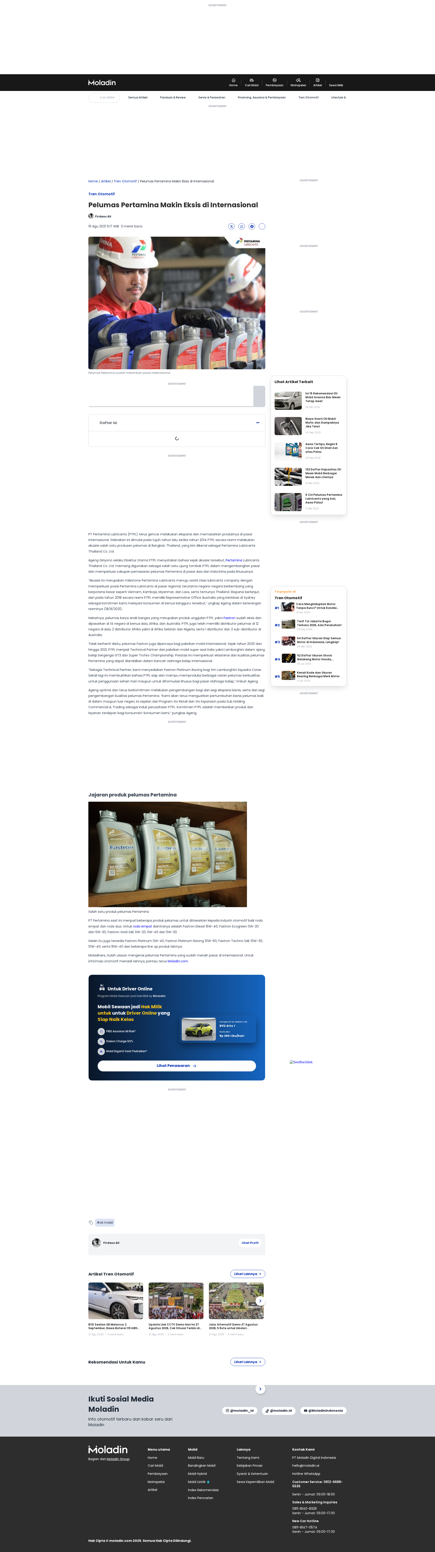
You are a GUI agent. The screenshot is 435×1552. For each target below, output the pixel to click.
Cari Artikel (107, 97)
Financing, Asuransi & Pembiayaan (262, 97)
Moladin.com (178, 961)
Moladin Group (118, 1459)
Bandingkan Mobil (201, 1465)
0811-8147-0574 (304, 1527)
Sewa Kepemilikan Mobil (255, 1482)
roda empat (142, 926)
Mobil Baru (196, 1457)
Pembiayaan (158, 1473)
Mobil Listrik (196, 1482)
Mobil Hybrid (197, 1473)
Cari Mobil (155, 1465)
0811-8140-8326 (304, 1508)
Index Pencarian (200, 1498)
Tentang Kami (248, 1457)
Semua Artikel (137, 97)
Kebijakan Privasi (249, 1465)
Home (93, 181)
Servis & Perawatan (211, 97)
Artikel (106, 181)
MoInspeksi (156, 1482)
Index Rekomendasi (203, 1490)
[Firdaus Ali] (97, 1242)
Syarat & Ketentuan (252, 1473)
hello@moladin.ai (305, 1465)
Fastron (229, 618)
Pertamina (234, 560)
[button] (231, 226)
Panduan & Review (173, 97)
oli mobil (106, 1222)
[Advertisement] (217, 39)
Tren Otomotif (308, 97)
